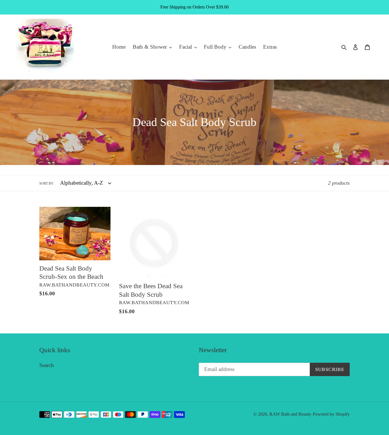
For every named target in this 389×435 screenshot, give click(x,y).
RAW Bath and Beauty (290, 414)
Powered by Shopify (331, 414)
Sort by (46, 183)
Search (46, 365)
